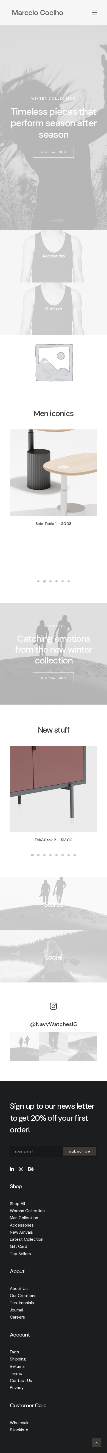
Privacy (17, 1387)
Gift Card (18, 1246)
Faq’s (14, 1352)
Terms (16, 1373)
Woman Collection (27, 1211)
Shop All (17, 1203)
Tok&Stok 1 (53, 839)
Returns (17, 1366)
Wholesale (20, 1423)
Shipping (18, 1359)
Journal (16, 1310)
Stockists (19, 1430)
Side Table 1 (23, 523)
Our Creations (23, 1295)
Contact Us (21, 1380)
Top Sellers (20, 1254)
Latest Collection (26, 1239)
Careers (17, 1317)
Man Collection (24, 1218)
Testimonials (22, 1302)
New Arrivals (21, 1232)
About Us (19, 1288)
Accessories (22, 1225)
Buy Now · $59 (53, 152)
